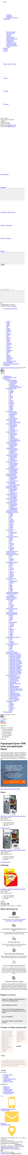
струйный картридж (7, 730)
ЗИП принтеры (7, 376)
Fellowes (12, 705)
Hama (11, 706)
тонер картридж (6, 732)
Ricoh (8, 335)
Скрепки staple (13, 697)
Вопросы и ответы (11, 44)
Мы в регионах (10, 33)
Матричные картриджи (15, 387)
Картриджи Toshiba (11, 498)
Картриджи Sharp (11, 494)
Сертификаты (10, 41)
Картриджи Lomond (12, 593)
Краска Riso (13, 483)
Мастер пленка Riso (15, 485)
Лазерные (12, 415)
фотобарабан (5, 736)
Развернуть (3, 725)
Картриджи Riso (11, 482)
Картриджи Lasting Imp (12, 592)
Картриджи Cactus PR (12, 512)
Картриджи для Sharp (15, 671)
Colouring (9, 344)
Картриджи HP (10, 432)
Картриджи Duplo (11, 419)
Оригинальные (13, 381)
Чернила (12, 684)
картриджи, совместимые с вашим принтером (15, 920)
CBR (11, 702)
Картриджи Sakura (11, 486)
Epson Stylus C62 (5, 789)
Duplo (8, 324)
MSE (8, 353)
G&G (8, 346)
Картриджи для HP (14, 659)
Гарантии (9, 14)
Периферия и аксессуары (10, 377)
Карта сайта (7, 1086)
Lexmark (9, 331)
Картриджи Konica (11, 442)
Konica (8, 328)
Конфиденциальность (12, 17)
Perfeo (11, 710)
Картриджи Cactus (11, 388)
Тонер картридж (14, 385)
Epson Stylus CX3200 (14, 789)
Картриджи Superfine (12, 644)
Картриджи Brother (11, 380)
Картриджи (16, 367)
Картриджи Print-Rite (12, 612)
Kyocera (9, 329)
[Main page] (12, 117)
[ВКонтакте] (1, 371)
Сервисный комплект (15, 695)
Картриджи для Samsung (16, 669)
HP (7, 327)
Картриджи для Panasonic (16, 665)
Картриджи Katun (11, 578)
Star (10, 395)
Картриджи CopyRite (12, 652)
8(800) (11, 126)
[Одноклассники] (3, 371)
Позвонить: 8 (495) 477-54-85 (8, 212)
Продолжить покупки (16, 1153)
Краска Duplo (13, 421)
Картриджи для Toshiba (15, 672)
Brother (8, 321)
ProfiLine (9, 357)
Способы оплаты (8, 1074)
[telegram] (12, 149)
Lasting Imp (9, 350)
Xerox (8, 342)
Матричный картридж (15, 683)
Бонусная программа (12, 45)
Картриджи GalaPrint (12, 562)
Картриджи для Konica (15, 660)
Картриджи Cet (10, 529)
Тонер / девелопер (14, 698)
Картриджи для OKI (15, 664)
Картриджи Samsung (12, 487)
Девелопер (12, 691)
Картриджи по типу (12, 675)
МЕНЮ (2, 264)
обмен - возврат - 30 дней (10, 64)
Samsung (9, 338)
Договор (9, 34)
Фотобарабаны (13, 441)
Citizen (11, 618)
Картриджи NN (10, 599)
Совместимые (13, 383)
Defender (12, 703)
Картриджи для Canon (15, 656)
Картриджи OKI (11, 461)
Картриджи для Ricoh (15, 668)
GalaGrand (9, 347)
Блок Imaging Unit (14, 687)
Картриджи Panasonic (12, 468)
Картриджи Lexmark (12, 455)
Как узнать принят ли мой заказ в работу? (12, 1021)
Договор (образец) (8, 1089)
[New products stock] (1, 303)
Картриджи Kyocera (12, 448)
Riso (8, 336)
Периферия (6, 365)
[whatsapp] (12, 161)
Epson (8, 325)
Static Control (10, 358)
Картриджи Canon (11, 411)
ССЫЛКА (14, 306)
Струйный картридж (15, 678)
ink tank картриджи (7, 733)
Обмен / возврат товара (9, 1078)
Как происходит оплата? (9, 1005)
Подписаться (18, 1144)
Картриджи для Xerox (15, 674)
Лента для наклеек (14, 680)
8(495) (12, 125)
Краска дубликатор (14, 699)
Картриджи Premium (12, 608)
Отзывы (6, 49)
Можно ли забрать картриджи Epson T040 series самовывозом (13, 1000)
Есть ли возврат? (7, 1016)
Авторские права (11, 32)
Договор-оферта (11, 37)
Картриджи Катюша (12, 510)
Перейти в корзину (5, 1153)
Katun (8, 348)
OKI (8, 332)
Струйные (12, 384)
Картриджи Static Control (13, 637)
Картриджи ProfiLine (12, 614)
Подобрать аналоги (5, 828)
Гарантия (9, 36)
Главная (3, 367)
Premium (9, 355)
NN (7, 354)
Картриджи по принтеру (13, 653)
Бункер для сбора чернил (16, 690)
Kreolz (11, 709)
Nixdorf (11, 392)
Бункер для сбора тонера (16, 688)
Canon (8, 323)
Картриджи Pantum (11, 474)
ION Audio (12, 707)
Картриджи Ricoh (11, 475)
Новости (6, 48)
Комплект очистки (14, 693)
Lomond (9, 351)
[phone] (12, 138)
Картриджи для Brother (15, 654)
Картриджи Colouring (12, 536)
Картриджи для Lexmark (16, 663)
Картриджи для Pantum (15, 667)
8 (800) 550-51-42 (14, 782)
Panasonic (9, 333)
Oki (10, 393)
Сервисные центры (11, 42)
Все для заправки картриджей (11, 363)
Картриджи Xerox (11, 502)
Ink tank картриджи (14, 686)
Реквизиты (9, 16)
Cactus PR (9, 343)
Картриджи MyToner (12, 597)
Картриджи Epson (11, 423)
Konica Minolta (13, 532)
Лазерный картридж (15, 676)
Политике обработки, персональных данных (12, 1146)
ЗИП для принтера (8, 362)
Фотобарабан (13, 682)
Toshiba (8, 340)
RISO (11, 587)
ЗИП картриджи (8, 712)
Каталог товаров (9, 367)
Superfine (9, 359)
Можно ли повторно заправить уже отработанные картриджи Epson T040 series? (14, 1011)
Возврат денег (10, 40)
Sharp (8, 339)
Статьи (8, 47)
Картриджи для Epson (15, 657)
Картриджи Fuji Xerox (12, 551)
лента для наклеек (7, 735)
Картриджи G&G (11, 553)
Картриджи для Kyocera (16, 661)
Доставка (6, 1076)
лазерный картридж (7, 729)
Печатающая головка (15, 440)
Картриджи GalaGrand (12, 554)
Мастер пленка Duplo (15, 422)
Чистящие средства (11, 361)
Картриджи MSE (11, 596)
